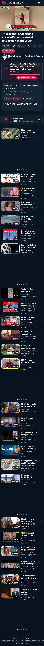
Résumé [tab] (29, 99)
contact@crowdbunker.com (12, 641)
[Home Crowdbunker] (12, 3)
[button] (6, 46)
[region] (22, 18)
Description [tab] (13, 99)
